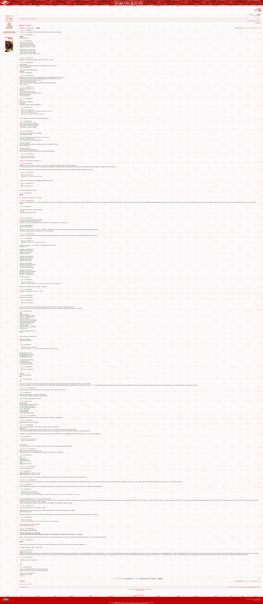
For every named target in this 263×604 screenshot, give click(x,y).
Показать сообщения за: (119, 578)
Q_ (21, 392)
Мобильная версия (257, 18)
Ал (21, 344)
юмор (231, 5)
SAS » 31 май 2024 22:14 (28, 185)
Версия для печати (259, 18)
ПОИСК (9, 25)
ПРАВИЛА (9, 24)
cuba (22, 40)
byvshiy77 (23, 233)
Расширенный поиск (256, 15)
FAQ (249, 20)
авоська (22, 34)
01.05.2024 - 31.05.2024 (25, 25)
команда (90, 5)
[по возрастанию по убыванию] (156, 578)
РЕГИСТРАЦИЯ (9, 27)
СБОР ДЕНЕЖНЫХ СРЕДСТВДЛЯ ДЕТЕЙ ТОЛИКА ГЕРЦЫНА (9, 32)
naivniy (22, 300)
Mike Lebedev (24, 387)
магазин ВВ (134, 5)
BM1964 (23, 57)
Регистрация (254, 20)
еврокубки (71, 5)
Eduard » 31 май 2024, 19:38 (28, 156)
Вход (259, 20)
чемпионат (38, 5)
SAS (22, 193)
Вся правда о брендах (140, 595)
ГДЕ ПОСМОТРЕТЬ (9, 21)
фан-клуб (215, 5)
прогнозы (196, 5)
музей (242, 5)
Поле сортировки (136, 578)
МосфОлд (23, 172)
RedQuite (23, 539)
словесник (23, 153)
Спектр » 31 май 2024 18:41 (28, 302)
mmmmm (23, 505)
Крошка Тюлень (24, 415)
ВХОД (9, 23)
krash (22, 379)
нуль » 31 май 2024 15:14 (28, 174)
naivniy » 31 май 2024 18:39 (28, 282)
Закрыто (20, 27)
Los (22, 107)
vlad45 (22, 218)
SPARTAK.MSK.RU (116, 602)
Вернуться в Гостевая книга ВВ (26, 584)
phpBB (137, 589)
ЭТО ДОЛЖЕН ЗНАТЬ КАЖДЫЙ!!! (9, 19)
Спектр (22, 420)
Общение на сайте (24, 18)
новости (8, 5)
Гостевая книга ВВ (32, 18)
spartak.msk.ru (147, 602)
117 (259, 28)
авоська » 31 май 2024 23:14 (28, 109)
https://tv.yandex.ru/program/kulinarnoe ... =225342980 (30, 197)
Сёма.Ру (258, 600)
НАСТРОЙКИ (9, 26)
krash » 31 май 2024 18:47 (28, 240)
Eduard (22, 295)
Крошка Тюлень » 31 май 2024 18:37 (30, 347)
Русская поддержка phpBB (139, 590)
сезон (21, 5)
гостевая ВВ (158, 5)
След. (259, 578)
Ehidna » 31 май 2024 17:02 (28, 369)
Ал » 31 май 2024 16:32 (27, 519)
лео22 (22, 238)
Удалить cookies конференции (241, 587)
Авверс (22, 30)
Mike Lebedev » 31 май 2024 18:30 (30, 438)
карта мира (111, 5)
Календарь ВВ (258, 23)
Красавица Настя (23, 160)
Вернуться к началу (259, 33)
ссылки (255, 5)
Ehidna (22, 163)
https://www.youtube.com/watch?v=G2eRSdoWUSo (30, 524)
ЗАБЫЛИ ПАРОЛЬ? (9, 28)
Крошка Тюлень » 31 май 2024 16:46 (30, 491)
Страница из (246, 28)
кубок (55, 5)
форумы (178, 5)
